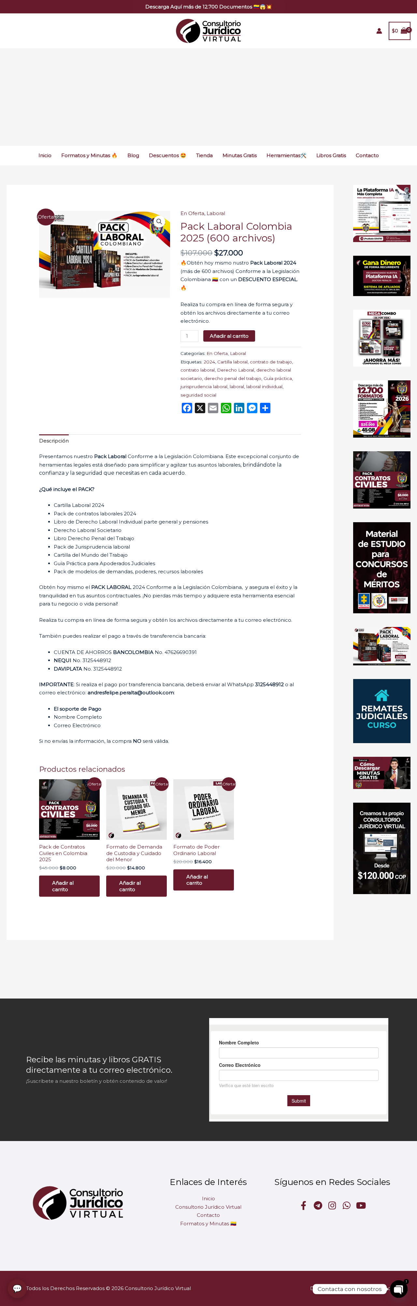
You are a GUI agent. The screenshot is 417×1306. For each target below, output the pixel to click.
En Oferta (192, 213)
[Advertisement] (208, 97)
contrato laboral (197, 370)
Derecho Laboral (235, 370)
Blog (133, 155)
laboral (237, 386)
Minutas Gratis (240, 155)
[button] (208, 6)
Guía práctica (278, 378)
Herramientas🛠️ (286, 155)
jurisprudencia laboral (203, 386)
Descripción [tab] (54, 441)
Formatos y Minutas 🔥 (89, 155)
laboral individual (264, 386)
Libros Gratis (331, 155)
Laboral (216, 213)
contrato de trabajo (271, 361)
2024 (209, 361)
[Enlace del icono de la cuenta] (379, 31)
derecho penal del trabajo (232, 378)
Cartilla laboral (232, 361)
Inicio (44, 155)
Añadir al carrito (229, 336)
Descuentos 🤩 (167, 155)
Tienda (204, 155)
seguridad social (198, 395)
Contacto (367, 155)
